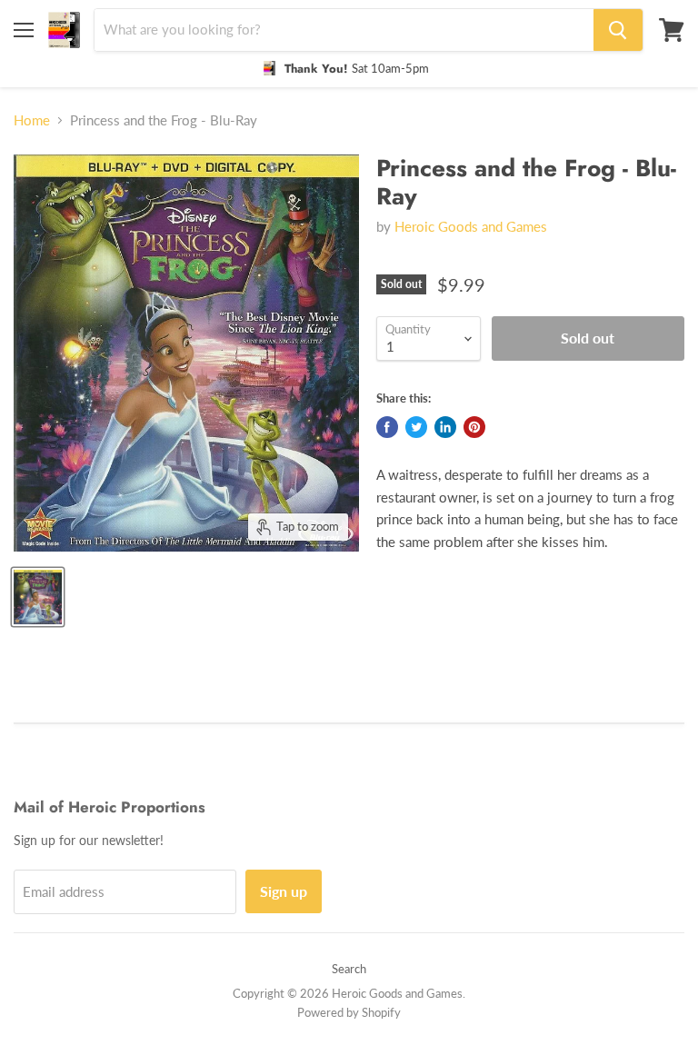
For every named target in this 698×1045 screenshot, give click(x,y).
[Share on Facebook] (387, 427)
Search (349, 968)
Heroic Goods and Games (470, 226)
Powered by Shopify (349, 1012)
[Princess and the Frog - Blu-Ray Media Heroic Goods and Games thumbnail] (38, 597)
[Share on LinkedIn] (445, 427)
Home (32, 120)
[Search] (618, 30)
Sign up (283, 891)
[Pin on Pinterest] (474, 427)
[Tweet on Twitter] (416, 427)
